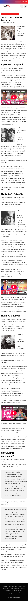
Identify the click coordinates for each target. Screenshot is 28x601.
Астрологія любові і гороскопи (10, 13)
